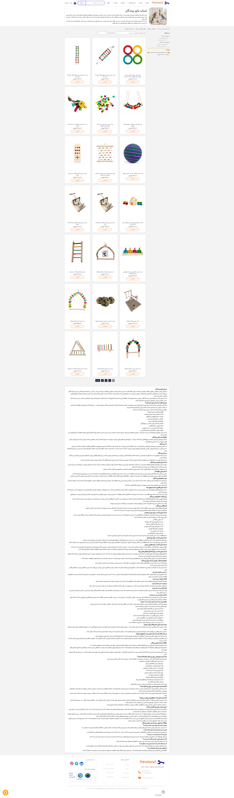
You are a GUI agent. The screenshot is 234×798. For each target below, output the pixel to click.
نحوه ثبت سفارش (109, 764)
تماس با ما (126, 764)
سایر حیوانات (132, 3)
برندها (123, 3)
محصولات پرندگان (165, 42)
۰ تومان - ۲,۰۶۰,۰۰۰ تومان (163, 54)
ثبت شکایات (126, 773)
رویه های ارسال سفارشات (108, 768)
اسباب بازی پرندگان (161, 46)
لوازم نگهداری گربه (163, 38)
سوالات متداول (110, 777)
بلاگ (108, 3)
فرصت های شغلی (125, 777)
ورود (71, 3)
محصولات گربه (165, 36)
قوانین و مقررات (110, 772)
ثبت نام (66, 3)
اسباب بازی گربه (162, 40)
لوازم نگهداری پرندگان (163, 44)
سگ (141, 3)
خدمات (115, 3)
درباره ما (127, 769)
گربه (147, 3)
